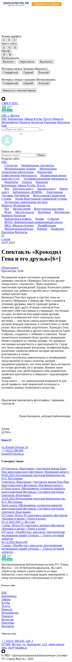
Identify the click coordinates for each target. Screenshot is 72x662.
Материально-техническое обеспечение (29, 170)
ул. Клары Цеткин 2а (14, 447)
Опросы (27, 182)
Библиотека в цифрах (18, 218)
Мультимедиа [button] (21, 205)
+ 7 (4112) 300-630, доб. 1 (17, 641)
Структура (11, 165)
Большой (44, 72)
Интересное (61, 212)
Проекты (24, 122)
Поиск (41, 155)
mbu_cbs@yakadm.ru (14, 647)
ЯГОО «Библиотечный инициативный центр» (33, 222)
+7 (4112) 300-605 (12, 450)
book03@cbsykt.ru (12, 453)
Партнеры (50, 122)
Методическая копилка (18, 228)
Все (6, 188)
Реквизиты (11, 182)
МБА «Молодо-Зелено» (19, 225)
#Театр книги (9, 267)
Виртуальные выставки (49, 208)
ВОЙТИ (10, 132)
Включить (8, 61)
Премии (42, 228)
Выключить (46, 61)
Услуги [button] (40, 185)
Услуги (47, 118)
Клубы (38, 118)
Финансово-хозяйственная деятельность (27, 173)
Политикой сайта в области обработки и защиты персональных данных (34, 17)
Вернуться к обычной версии (19, 90)
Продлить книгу (23, 188)
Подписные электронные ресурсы (25, 202)
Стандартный (10, 72)
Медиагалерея (21, 208)
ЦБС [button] (4, 162)
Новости (58, 118)
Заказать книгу (46, 188)
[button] (4, 125)
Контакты (63, 122)
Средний (28, 72)
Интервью (44, 212)
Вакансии (42, 182)
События (53, 218)
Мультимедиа (9, 122)
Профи (39, 218)
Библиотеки (15, 118)
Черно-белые (27, 61)
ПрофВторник (47, 225)
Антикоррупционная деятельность (45, 178)
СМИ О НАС (9, 103)
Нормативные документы (37, 165)
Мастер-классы (24, 212)
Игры (7, 212)
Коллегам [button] (19, 215)
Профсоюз (57, 228)
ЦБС (4, 118)
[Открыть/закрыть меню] (21, 133)
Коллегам (37, 122)
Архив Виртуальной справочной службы (41, 198)
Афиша (28, 118)
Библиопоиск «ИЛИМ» (27, 192)
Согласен (8, 32)
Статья (5, 239)
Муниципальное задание (20, 168)
